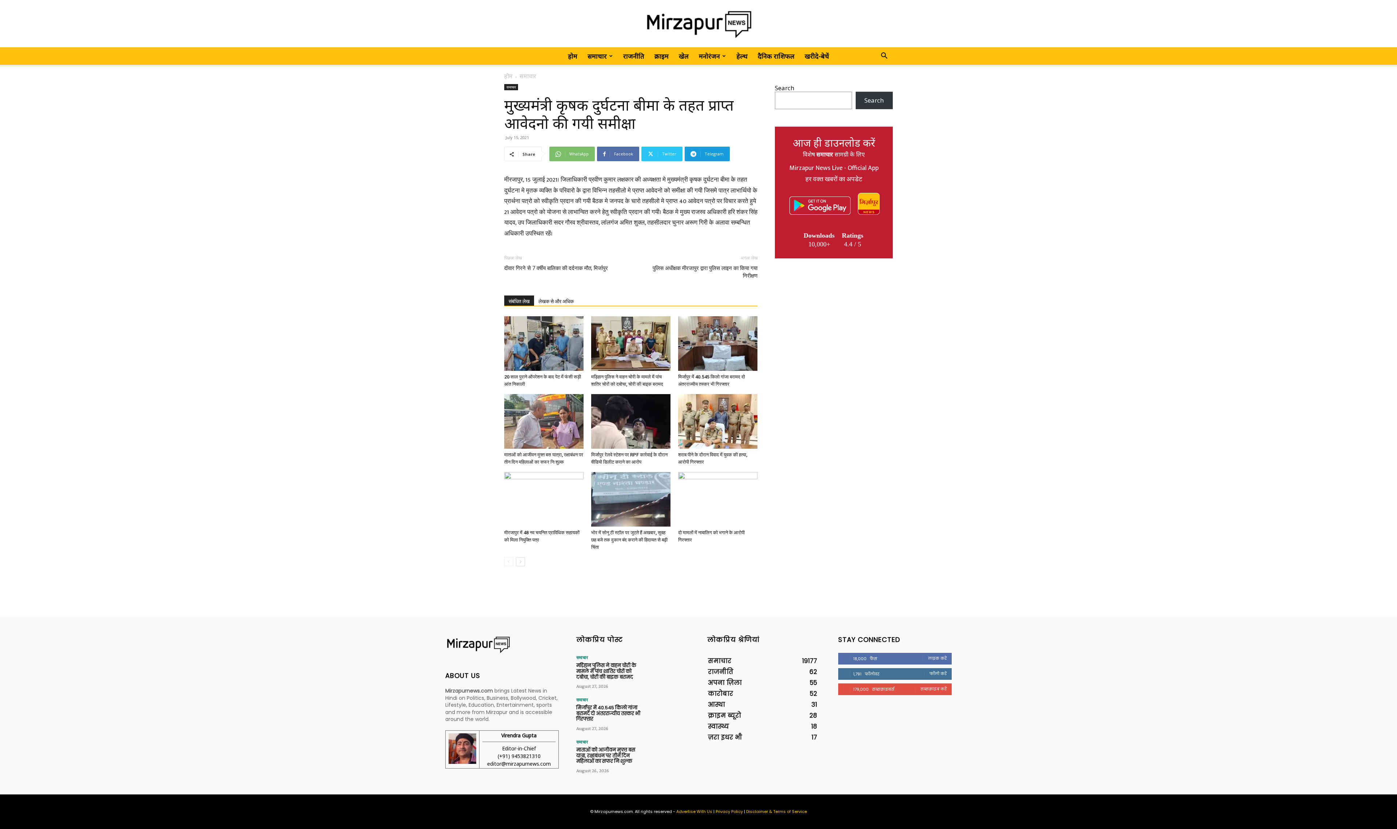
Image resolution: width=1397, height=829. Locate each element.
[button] (884, 56)
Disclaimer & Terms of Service (776, 811)
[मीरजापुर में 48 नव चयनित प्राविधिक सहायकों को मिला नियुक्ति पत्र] (544, 499)
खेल (684, 56)
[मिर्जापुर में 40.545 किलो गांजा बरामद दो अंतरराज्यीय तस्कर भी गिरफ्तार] (717, 343)
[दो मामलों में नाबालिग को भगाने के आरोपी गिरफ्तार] (717, 499)
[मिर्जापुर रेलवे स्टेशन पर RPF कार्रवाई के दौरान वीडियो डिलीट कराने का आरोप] (630, 421)
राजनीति (633, 56)
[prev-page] (508, 561)
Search (784, 88)
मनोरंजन (709, 56)
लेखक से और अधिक (556, 301)
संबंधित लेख (519, 301)
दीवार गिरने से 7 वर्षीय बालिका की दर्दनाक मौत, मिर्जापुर (556, 268)
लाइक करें (937, 658)
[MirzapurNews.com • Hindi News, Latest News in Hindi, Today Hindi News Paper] (698, 24)
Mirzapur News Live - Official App (834, 168)
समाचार (597, 56)
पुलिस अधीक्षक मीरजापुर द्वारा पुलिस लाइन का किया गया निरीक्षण (705, 272)
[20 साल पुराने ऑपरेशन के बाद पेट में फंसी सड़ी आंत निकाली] (544, 343)
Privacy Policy (729, 811)
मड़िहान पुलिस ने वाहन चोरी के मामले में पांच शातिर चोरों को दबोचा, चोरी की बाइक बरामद (606, 671)
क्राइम (661, 56)
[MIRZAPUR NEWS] (502, 645)
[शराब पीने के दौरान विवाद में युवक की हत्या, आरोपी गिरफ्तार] (717, 421)
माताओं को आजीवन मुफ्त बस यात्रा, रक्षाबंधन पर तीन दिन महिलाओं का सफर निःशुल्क (605, 755)
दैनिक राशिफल (776, 56)
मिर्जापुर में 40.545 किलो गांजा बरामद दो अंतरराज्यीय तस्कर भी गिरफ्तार (608, 713)
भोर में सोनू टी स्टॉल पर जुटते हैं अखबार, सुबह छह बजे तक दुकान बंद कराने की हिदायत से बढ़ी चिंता (629, 540)
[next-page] (520, 561)
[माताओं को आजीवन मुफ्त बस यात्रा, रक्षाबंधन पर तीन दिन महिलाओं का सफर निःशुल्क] (544, 421)
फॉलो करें (938, 674)
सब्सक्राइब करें (933, 689)
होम (572, 56)
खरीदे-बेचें (817, 56)
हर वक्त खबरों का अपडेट (833, 179)
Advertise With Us (694, 811)
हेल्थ (742, 56)
